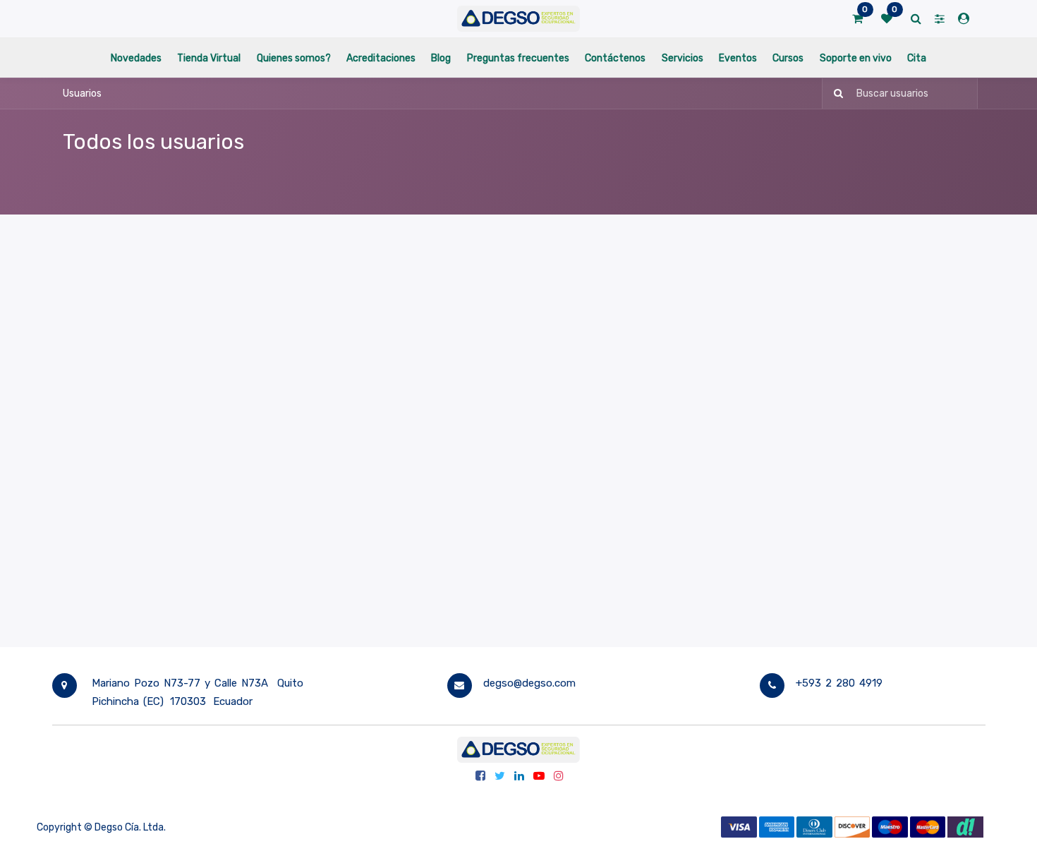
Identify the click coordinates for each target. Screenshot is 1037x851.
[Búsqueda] (834, 93)
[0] (857, 19)
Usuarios (82, 93)
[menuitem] (136, 57)
